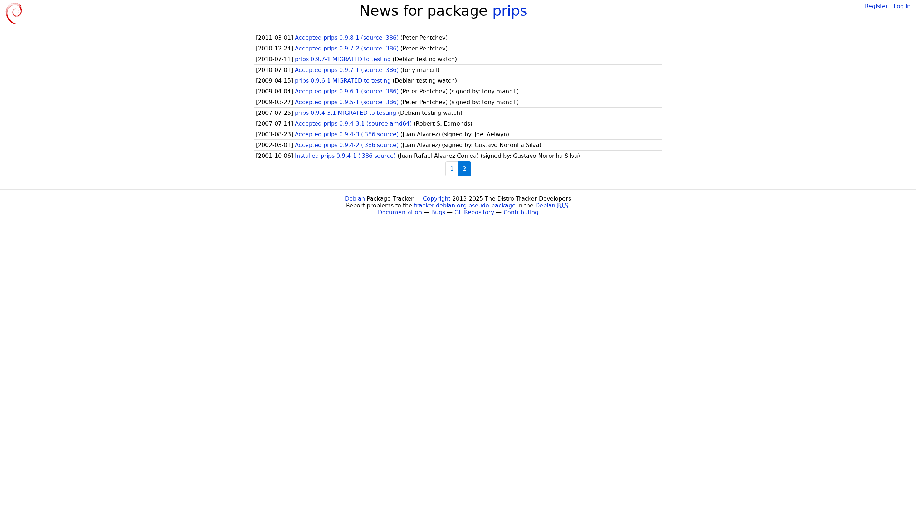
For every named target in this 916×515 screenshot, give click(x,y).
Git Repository (474, 212)
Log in (902, 6)
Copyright (436, 198)
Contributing (521, 212)
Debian (355, 198)
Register (876, 6)
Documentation (400, 212)
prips (509, 11)
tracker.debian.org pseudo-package (465, 205)
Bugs (438, 212)
